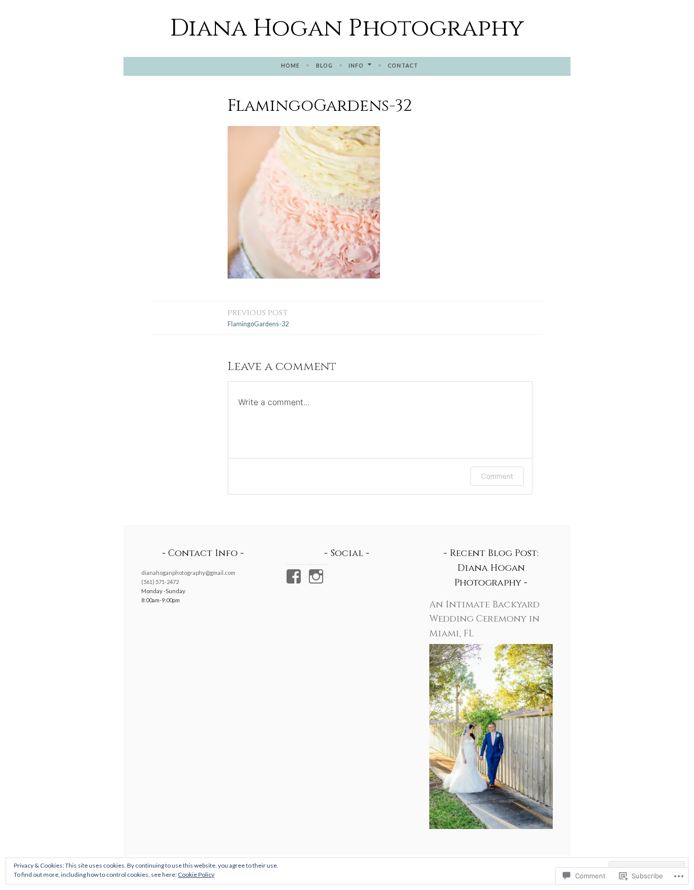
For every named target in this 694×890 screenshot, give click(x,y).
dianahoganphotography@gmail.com (188, 572)
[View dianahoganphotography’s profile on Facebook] (295, 576)
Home (290, 66)
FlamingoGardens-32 (258, 318)
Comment (497, 476)
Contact (403, 66)
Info (356, 66)
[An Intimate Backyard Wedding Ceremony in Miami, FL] (491, 826)
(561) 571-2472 (160, 581)
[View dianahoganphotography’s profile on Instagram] (318, 576)
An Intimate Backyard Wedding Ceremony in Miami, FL (484, 619)
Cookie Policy (196, 874)
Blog (324, 66)
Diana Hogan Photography (347, 28)
